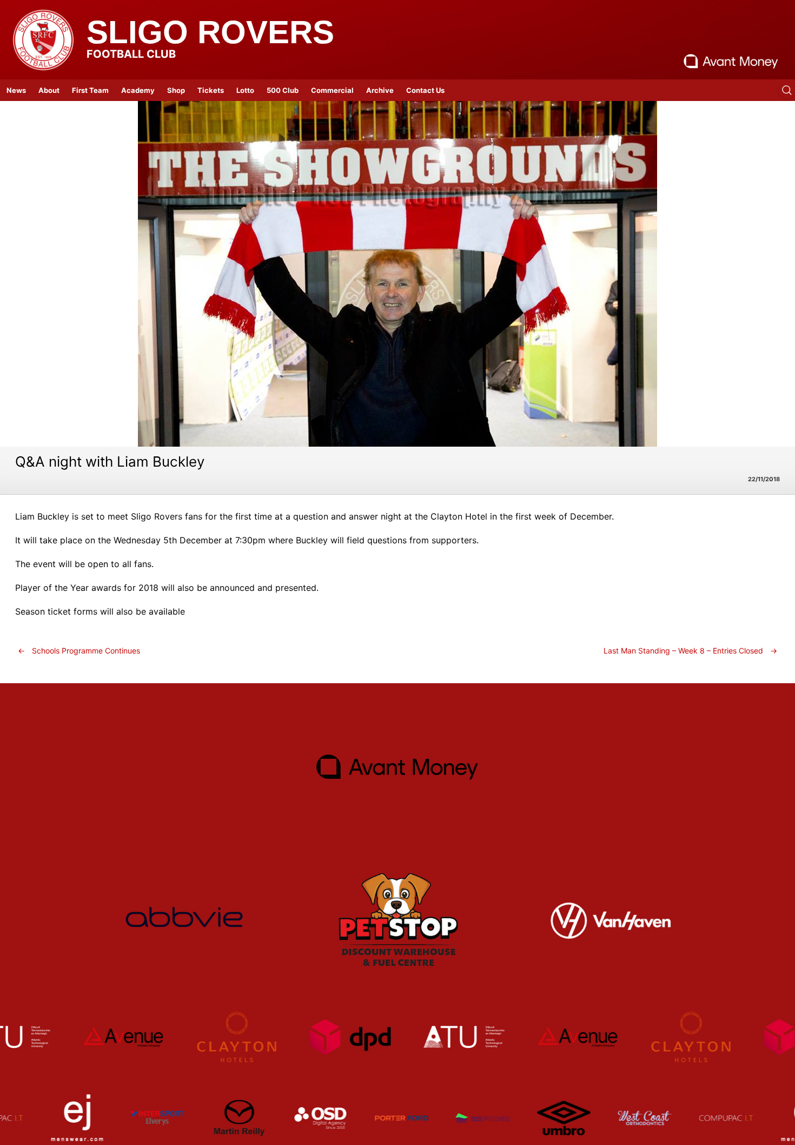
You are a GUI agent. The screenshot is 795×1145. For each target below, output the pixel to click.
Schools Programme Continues (79, 650)
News (16, 90)
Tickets (210, 90)
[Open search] (787, 90)
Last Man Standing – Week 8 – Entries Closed (690, 650)
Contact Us (425, 90)
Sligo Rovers (210, 32)
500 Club (283, 90)
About (48, 90)
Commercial (332, 90)
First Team (90, 90)
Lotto (245, 90)
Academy (138, 90)
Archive (380, 90)
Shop (176, 90)
